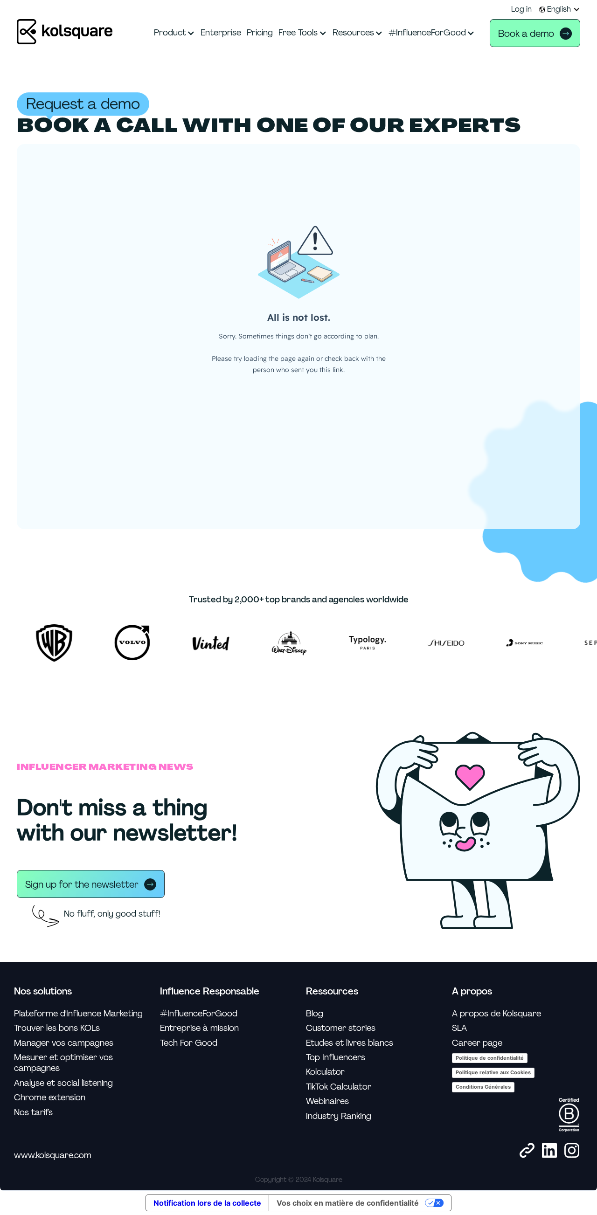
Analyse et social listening (63, 1083)
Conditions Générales (483, 1087)
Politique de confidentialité (490, 1058)
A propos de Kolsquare (496, 1013)
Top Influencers (335, 1057)
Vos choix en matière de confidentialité (348, 1203)
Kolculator (325, 1072)
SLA (459, 1028)
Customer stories (340, 1028)
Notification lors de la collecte (207, 1203)
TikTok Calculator (338, 1087)
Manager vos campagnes (63, 1043)
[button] (559, 9)
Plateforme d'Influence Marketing (78, 1013)
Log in (521, 9)
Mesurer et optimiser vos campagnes (63, 1063)
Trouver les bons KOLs (57, 1028)
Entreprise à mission (199, 1028)
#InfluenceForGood (198, 1013)
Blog (314, 1013)
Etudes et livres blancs (349, 1043)
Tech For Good (188, 1043)
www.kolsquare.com (52, 1155)
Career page (477, 1043)
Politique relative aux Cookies (493, 1072)
